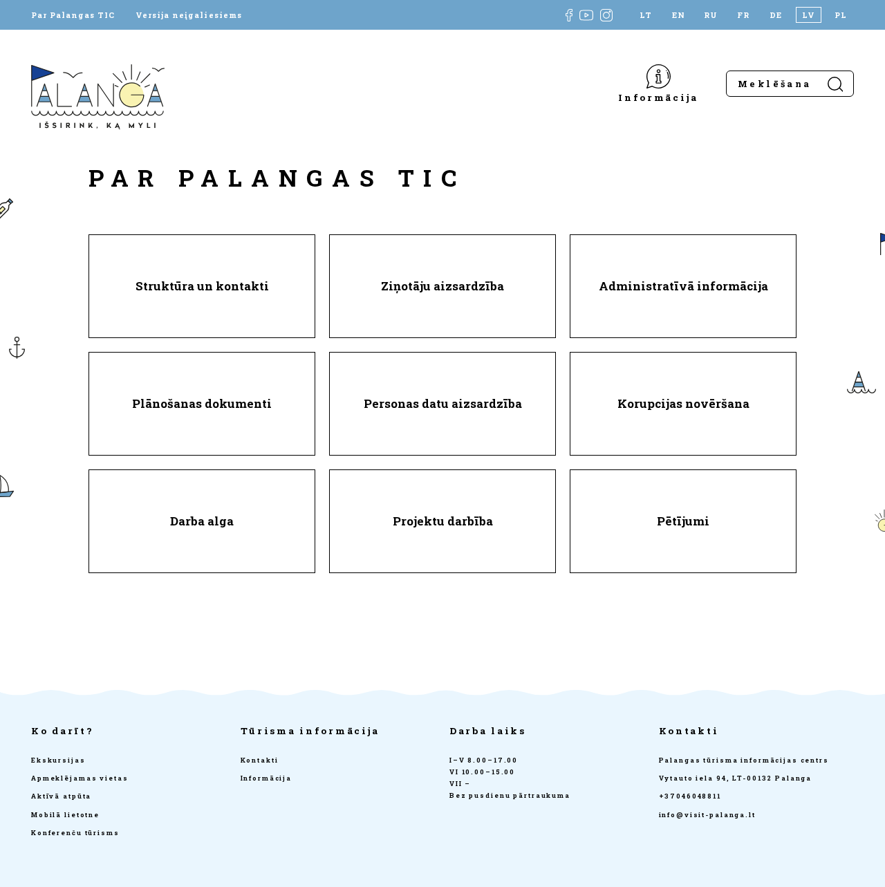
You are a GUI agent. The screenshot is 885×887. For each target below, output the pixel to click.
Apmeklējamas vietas (80, 778)
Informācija (658, 97)
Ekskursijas (58, 760)
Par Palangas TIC (73, 15)
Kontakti (260, 760)
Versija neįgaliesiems (188, 15)
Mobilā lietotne (65, 814)
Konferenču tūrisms (75, 832)
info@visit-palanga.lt (707, 814)
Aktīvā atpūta (61, 796)
